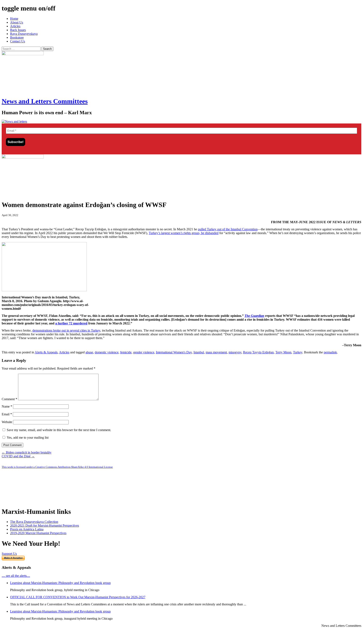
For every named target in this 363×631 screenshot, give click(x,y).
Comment (9, 399)
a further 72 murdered (71, 323)
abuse (89, 352)
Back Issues (18, 30)
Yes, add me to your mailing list (27, 437)
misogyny (235, 352)
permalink (330, 352)
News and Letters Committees (45, 101)
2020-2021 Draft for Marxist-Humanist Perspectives (44, 525)
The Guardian (254, 315)
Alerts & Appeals (46, 352)
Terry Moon (283, 352)
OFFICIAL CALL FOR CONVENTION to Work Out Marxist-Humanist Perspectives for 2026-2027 (77, 597)
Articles (15, 26)
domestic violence (106, 352)
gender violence (143, 352)
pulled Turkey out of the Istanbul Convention (228, 229)
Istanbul (198, 352)
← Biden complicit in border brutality (26, 452)
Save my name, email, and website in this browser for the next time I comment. (59, 430)
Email (7, 414)
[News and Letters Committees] (14, 121)
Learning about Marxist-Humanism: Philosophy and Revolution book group (60, 583)
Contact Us (17, 41)
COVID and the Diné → (18, 456)
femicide (126, 352)
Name (7, 406)
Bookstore (17, 37)
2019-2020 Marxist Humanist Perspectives (38, 533)
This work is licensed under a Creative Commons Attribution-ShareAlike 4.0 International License (57, 466)
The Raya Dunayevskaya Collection (34, 521)
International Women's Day (174, 352)
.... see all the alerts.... (16, 575)
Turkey (297, 352)
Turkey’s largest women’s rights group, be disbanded (183, 233)
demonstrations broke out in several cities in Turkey (66, 330)
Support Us (9, 553)
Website (7, 422)
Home (14, 18)
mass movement (216, 352)
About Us (16, 22)
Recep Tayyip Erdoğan (258, 352)
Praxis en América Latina (26, 529)
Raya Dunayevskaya (24, 33)
